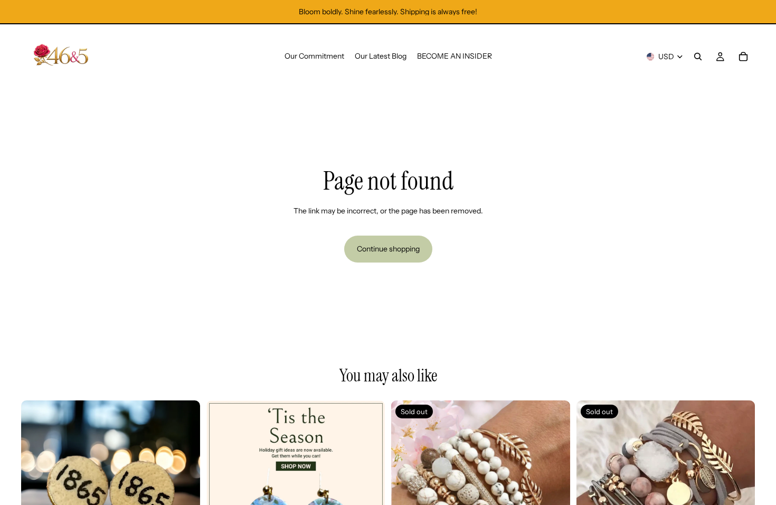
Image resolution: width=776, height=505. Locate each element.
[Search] (697, 56)
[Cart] (743, 56)
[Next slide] (184, 489)
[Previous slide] (37, 489)
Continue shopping (388, 249)
